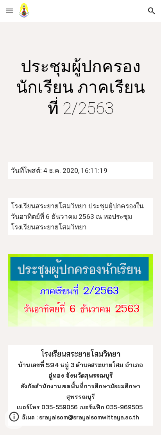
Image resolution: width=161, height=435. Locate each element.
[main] (80, 87)
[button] (9, 10)
